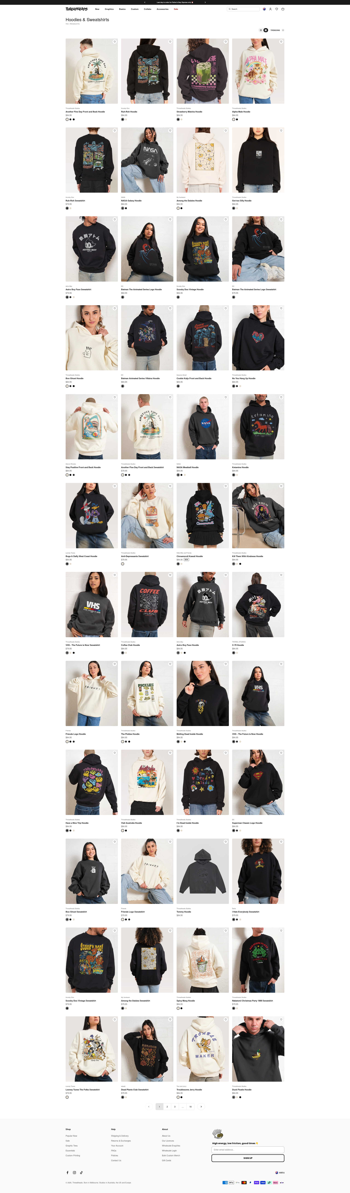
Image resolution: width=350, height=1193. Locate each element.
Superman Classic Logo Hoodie (247, 822)
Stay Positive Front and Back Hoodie (83, 467)
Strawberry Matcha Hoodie (189, 111)
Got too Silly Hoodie (241, 200)
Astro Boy (69, 286)
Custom (134, 9)
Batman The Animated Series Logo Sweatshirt (254, 289)
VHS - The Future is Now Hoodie (247, 733)
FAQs (113, 1150)
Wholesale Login (169, 1150)
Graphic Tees (72, 1145)
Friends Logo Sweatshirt (133, 911)
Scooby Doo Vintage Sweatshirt (81, 1000)
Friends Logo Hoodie (76, 733)
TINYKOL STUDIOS (239, 642)
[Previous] (144, 2)
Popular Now (71, 1135)
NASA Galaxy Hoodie (131, 200)
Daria (234, 908)
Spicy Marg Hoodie (186, 1000)
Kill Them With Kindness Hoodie (247, 556)
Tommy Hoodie (184, 911)
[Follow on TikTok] (81, 1172)
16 (190, 1106)
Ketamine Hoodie (240, 467)
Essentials (70, 1150)
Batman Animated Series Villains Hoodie (140, 378)
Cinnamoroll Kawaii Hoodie (190, 556)
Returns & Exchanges (121, 1140)
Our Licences (168, 1140)
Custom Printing (73, 1155)
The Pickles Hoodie (130, 733)
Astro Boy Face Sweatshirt (78, 289)
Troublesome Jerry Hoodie (189, 1089)
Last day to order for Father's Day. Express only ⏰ (175, 2)
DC (122, 286)
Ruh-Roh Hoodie (129, 111)
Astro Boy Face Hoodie (188, 645)
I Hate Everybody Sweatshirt (245, 911)
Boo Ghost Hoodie (74, 378)
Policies (114, 1155)
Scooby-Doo (125, 108)
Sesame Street (181, 375)
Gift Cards (166, 1160)
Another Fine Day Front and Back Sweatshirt (142, 467)
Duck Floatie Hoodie (241, 1089)
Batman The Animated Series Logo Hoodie (141, 289)
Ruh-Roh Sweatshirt (75, 200)
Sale (176, 9)
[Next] (205, 2)
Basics (122, 9)
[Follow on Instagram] (74, 1172)
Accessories (162, 9)
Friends (68, 730)
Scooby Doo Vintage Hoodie (190, 289)
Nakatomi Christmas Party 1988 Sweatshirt (252, 1000)
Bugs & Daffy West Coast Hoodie (81, 556)
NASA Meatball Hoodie (188, 467)
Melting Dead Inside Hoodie (190, 733)
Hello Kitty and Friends (184, 553)
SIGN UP (247, 1158)
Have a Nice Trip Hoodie (77, 822)
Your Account (117, 1145)
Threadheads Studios (73, 108)
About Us (166, 1135)
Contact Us (116, 1160)
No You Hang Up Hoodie (243, 378)
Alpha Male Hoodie (241, 111)
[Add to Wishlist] (115, 41)
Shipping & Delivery (120, 1135)
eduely (123, 1086)
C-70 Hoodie (238, 645)
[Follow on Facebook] (67, 1172)
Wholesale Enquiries (171, 1145)
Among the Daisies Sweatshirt (135, 1000)
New (97, 9)
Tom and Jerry (181, 1086)
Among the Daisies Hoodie (189, 200)
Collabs (147, 9)
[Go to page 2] (201, 1106)
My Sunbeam (181, 197)
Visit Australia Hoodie (131, 822)
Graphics (109, 9)
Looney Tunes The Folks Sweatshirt (83, 1089)
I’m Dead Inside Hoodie (188, 822)
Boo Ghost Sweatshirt (76, 911)
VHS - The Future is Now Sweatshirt (83, 645)
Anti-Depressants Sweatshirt (135, 556)
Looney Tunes (70, 553)
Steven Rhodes (71, 464)
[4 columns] (265, 30)
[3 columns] (261, 30)
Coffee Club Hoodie (130, 645)
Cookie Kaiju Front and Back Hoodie (194, 378)
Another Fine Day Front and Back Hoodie (85, 111)
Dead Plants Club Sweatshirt (134, 1089)
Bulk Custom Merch (171, 1155)
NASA (123, 197)
